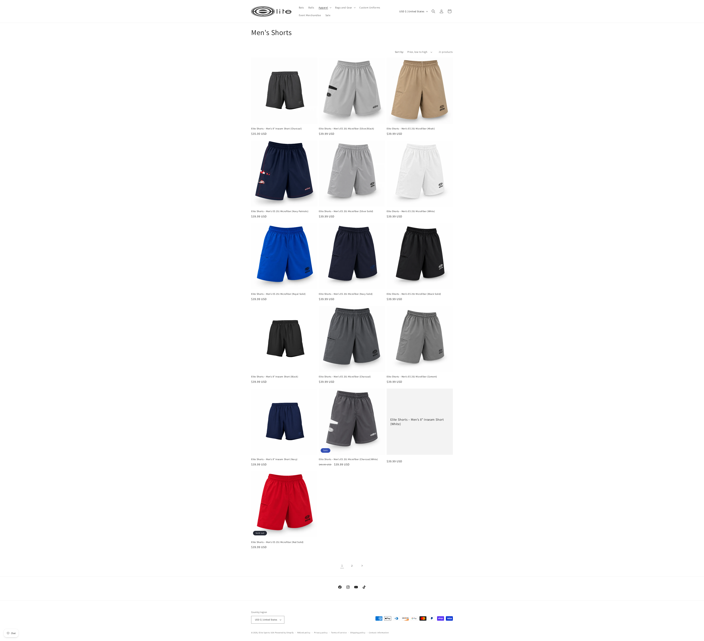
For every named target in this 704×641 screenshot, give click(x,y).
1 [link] (342, 565)
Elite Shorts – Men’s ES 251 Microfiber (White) (411, 211)
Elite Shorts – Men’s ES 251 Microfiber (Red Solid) (277, 542)
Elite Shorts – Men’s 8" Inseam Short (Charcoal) (276, 128)
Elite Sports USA (266, 632)
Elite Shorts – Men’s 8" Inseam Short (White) (417, 421)
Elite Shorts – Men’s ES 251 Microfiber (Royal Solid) (278, 294)
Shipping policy (357, 632)
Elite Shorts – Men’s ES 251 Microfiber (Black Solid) (414, 294)
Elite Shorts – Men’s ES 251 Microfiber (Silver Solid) (346, 211)
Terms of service (338, 632)
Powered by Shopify (284, 632)
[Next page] (362, 566)
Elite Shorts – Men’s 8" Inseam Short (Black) (274, 376)
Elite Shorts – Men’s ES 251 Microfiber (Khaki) (411, 128)
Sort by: (399, 52)
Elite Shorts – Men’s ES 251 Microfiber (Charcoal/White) (348, 459)
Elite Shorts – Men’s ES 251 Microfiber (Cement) (412, 376)
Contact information (379, 632)
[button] (324, 7)
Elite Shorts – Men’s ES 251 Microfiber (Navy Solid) (346, 294)
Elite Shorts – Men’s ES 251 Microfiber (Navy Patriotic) (280, 211)
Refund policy (303, 632)
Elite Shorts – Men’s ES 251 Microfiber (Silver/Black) (346, 128)
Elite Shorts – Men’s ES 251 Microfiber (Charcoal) (345, 376)
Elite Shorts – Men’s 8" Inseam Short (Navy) (274, 459)
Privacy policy (321, 632)
